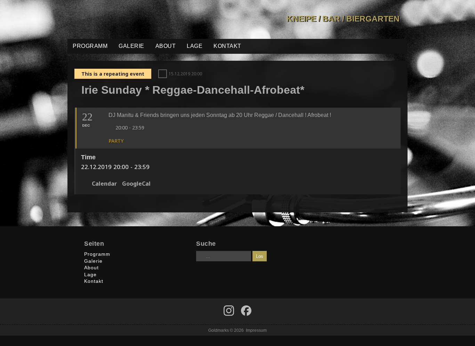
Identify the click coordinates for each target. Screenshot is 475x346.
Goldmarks (117, 19)
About (165, 46)
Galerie (131, 46)
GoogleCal (136, 183)
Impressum (256, 330)
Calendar (104, 183)
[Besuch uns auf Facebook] (229, 310)
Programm (90, 46)
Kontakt (227, 46)
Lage (194, 46)
